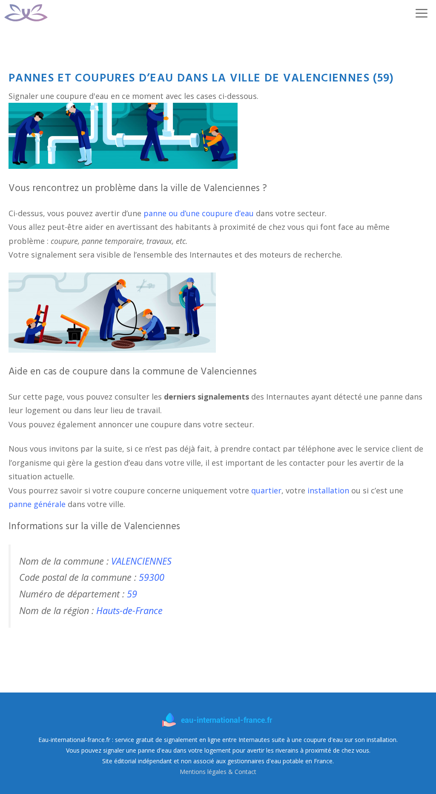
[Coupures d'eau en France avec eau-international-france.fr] (26, 13)
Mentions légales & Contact (218, 772)
